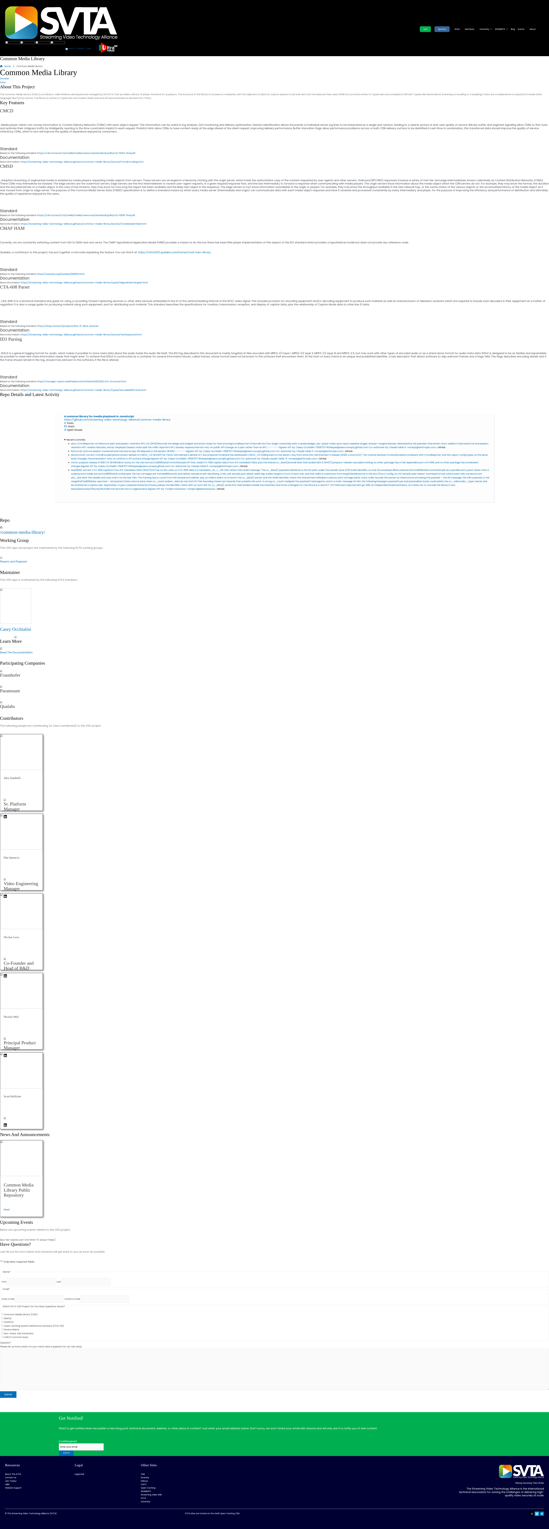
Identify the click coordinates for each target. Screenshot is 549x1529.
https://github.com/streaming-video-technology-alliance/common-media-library (117, 419)
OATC (144, 1484)
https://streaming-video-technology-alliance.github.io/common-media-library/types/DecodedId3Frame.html (83, 390)
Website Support (13, 1487)
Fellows (144, 1481)
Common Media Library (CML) (21, 1314)
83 (65, 426)
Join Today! (10, 1481)
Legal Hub (79, 1474)
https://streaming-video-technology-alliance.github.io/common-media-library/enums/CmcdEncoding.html (82, 161)
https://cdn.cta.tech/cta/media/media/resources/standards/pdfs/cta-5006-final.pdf (86, 215)
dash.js (7, 1318)
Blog (513, 29)
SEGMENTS (500, 29)
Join (425, 29)
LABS (7, 1484)
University (484, 29)
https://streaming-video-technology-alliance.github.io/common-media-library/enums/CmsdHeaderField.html (83, 223)
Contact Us (10, 1477)
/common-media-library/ (22, 532)
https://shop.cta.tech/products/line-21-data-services (68, 326)
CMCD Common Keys (16, 1337)
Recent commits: (76, 439)
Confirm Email (72, 1299)
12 (65, 423)
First (4, 1281)
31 (65, 430)
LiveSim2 (8, 1322)
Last (58, 1281)
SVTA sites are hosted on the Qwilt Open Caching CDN (212, 1513)
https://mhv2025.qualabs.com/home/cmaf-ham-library (174, 252)
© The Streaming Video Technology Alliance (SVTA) (31, 1513)
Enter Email (8, 1299)
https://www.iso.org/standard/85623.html (60, 274)
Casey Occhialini (15, 629)
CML (143, 1474)
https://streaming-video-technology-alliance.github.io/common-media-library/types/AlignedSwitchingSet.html (84, 282)
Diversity (145, 1477)
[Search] (542, 31)
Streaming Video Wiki (151, 1494)
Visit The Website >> (10, 683)
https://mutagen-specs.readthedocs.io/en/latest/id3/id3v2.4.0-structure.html (81, 381)
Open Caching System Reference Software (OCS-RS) (34, 1326)
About (533, 29)
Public (3, 82)
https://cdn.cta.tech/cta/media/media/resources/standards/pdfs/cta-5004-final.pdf (86, 153)
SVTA (143, 1498)
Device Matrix (11, 1329)
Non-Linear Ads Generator (19, 1333)
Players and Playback (13, 561)
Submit (8, 1394)
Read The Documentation (16, 652)
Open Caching (148, 1487)
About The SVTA (13, 1474)
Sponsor (442, 29)
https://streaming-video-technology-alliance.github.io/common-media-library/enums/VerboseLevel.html (81, 334)
